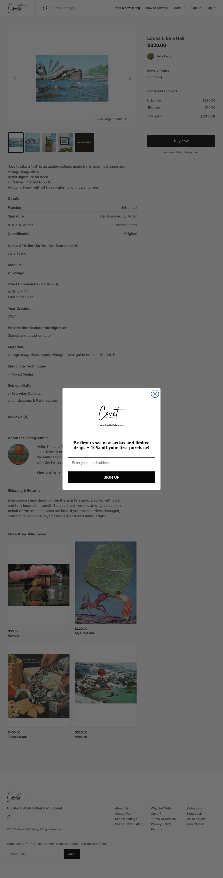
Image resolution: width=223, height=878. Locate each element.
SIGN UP (111, 477)
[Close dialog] (155, 394)
